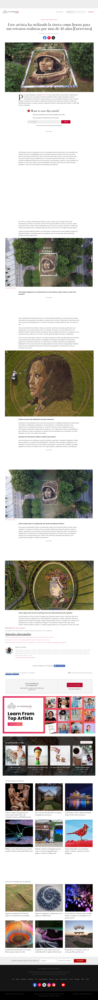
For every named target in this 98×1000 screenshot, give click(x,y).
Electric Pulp (90, 994)
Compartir (60, 666)
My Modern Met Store (14, 743)
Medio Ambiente (64, 979)
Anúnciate (61, 994)
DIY (36, 979)
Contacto (56, 994)
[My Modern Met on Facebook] (35, 985)
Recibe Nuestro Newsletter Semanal (81, 673)
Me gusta (8, 674)
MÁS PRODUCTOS (86, 742)
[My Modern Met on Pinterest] (39, 985)
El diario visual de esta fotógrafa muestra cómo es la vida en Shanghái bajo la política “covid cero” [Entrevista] (48, 851)
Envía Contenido (50, 994)
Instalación (53, 20)
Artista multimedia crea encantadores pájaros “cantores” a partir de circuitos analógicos (77, 851)
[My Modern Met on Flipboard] (54, 985)
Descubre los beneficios (75, 689)
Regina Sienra (44, 33)
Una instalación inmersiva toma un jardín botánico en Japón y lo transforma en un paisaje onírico (78, 915)
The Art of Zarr (11, 288)
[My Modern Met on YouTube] (63, 985)
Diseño (17, 979)
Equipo (43, 994)
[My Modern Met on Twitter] (44, 985)
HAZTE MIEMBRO (74, 685)
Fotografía (23, 979)
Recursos (51, 979)
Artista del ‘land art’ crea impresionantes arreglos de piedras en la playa (27, 640)
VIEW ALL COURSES (15, 724)
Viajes (82, 979)
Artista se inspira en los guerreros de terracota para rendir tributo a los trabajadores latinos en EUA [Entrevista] (18, 814)
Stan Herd (45, 95)
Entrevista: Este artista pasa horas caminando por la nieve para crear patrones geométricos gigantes (35, 642)
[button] (60, 12)
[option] (50, 731)
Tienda (87, 979)
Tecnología (76, 979)
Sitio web (15, 628)
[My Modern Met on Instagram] (49, 985)
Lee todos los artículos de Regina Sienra (25, 657)
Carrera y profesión (43, 979)
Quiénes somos (37, 994)
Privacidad (52, 996)
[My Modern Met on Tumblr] (58, 985)
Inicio (42, 20)
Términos (58, 996)
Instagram (22, 628)
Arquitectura (30, 979)
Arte (46, 20)
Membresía (91, 12)
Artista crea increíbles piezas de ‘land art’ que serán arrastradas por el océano (29, 637)
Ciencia (71, 979)
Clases (56, 979)
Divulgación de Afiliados (43, 996)
